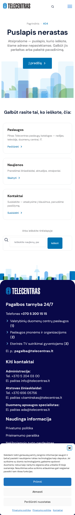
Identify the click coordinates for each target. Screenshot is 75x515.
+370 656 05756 (24, 393)
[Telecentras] (16, 6)
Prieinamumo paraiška (22, 435)
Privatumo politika (21, 510)
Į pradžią (35, 63)
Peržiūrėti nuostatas (37, 502)
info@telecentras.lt (35, 381)
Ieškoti (55, 243)
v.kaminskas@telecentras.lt (41, 397)
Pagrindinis (33, 23)
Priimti (37, 482)
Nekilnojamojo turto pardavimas (30, 443)
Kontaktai (58, 510)
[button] (69, 448)
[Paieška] (52, 6)
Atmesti (37, 492)
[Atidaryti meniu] (70, 6)
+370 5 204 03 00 (25, 376)
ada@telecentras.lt (35, 410)
